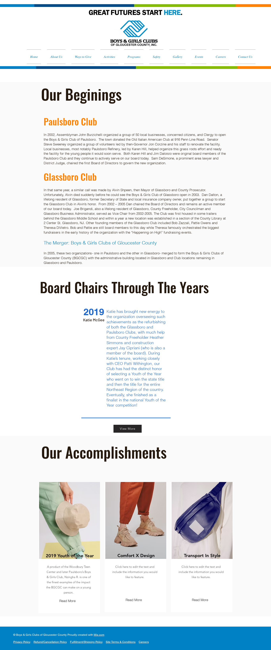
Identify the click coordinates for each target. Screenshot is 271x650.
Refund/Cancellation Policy (50, 641)
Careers (144, 641)
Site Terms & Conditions (121, 641)
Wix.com (99, 634)
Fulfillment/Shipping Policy (86, 641)
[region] (69, 547)
